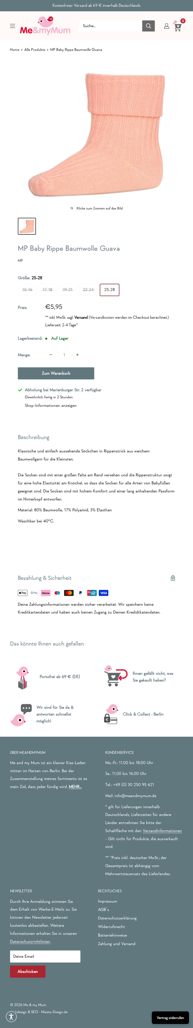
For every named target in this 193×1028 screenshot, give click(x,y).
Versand (81, 317)
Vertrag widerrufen (170, 1017)
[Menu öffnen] (12, 26)
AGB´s (103, 909)
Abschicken (28, 971)
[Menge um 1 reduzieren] (50, 354)
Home (14, 49)
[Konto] (166, 26)
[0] (178, 25)
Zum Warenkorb (56, 373)
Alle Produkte (34, 49)
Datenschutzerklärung (117, 918)
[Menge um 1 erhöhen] (77, 354)
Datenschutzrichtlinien (30, 941)
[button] (11, 1016)
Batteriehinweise (112, 935)
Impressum (107, 901)
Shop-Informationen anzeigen (51, 405)
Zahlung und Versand (116, 944)
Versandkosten (102, 317)
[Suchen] (148, 25)
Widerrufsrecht (111, 927)
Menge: (24, 355)
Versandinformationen (162, 831)
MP (20, 260)
